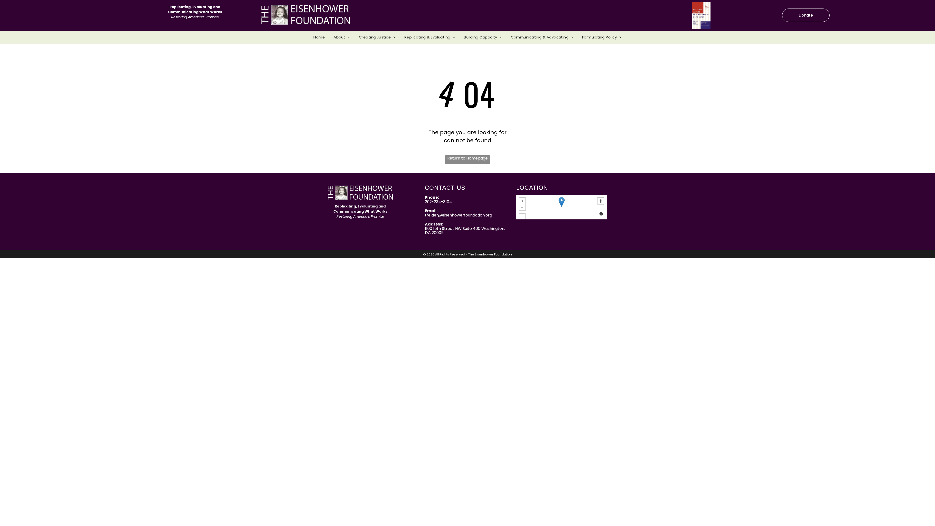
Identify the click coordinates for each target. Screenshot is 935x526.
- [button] (522, 207)
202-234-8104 (438, 202)
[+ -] (561, 207)
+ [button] (522, 201)
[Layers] (601, 201)
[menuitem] (319, 37)
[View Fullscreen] (522, 217)
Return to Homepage (467, 158)
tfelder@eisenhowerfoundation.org (458, 215)
